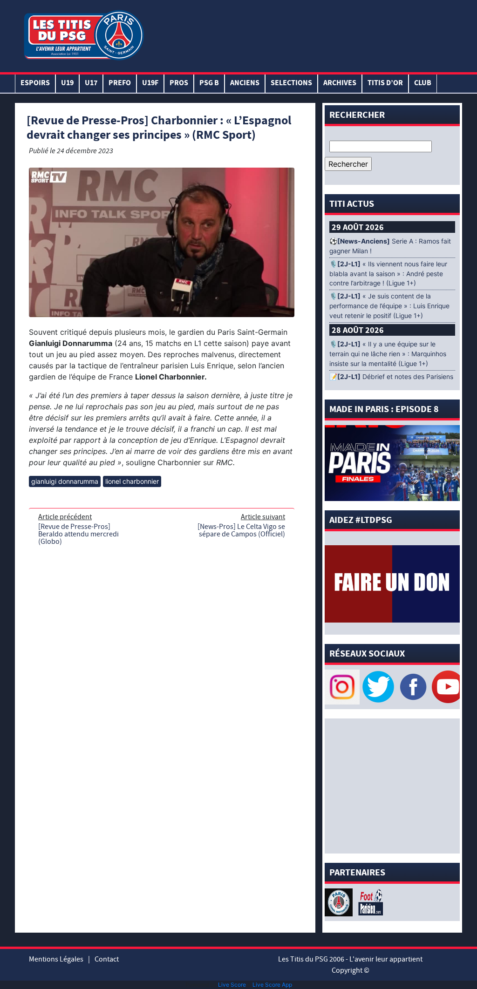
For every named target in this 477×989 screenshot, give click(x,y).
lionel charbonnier (132, 481)
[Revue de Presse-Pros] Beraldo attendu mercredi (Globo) (78, 534)
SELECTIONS (291, 83)
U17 (91, 83)
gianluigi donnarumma (64, 481)
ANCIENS (244, 83)
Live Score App (272, 984)
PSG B (209, 83)
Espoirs (35, 83)
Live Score (232, 984)
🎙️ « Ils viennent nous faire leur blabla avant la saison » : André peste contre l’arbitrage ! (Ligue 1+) (388, 273)
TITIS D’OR (385, 83)
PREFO (120, 83)
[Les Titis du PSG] (83, 34)
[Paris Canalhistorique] (340, 901)
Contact (107, 959)
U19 (67, 83)
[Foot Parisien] (369, 901)
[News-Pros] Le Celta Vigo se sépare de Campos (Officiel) (241, 530)
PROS (179, 83)
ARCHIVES (339, 83)
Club (422, 83)
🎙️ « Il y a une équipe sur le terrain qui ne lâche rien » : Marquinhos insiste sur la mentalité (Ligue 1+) (387, 353)
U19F (150, 83)
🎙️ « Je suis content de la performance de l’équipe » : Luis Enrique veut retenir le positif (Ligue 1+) (389, 305)
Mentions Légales (56, 959)
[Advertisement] (303, 34)
